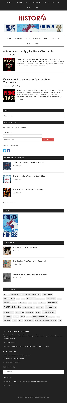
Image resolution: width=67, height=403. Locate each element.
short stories (51, 316)
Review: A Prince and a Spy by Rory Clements (27, 81)
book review (13, 302)
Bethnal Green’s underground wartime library (30, 274)
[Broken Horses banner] (33, 31)
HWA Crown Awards (8, 312)
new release (49, 312)
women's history (29, 320)
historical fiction (12, 306)
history (49, 307)
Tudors (14, 320)
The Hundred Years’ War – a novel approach (29, 261)
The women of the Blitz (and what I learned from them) (17, 355)
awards (59, 299)
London (22, 312)
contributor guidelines (43, 346)
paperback (7, 317)
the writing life (7, 320)
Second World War (40, 317)
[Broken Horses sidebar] (10, 237)
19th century (47, 294)
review (23, 317)
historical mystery (28, 307)
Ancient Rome (31, 299)
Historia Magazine (33, 17)
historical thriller (40, 307)
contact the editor (17, 381)
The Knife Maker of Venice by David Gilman (29, 176)
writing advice (46, 320)
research (16, 316)
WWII (60, 320)
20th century (9, 298)
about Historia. (12, 342)
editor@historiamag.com (40, 381)
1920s (18, 299)
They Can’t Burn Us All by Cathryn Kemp (28, 189)
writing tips (53, 320)
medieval (38, 312)
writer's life (38, 320)
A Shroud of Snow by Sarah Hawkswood (28, 163)
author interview (50, 299)
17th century (25, 294)
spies (58, 316)
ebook (30, 302)
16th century (15, 294)
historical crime (53, 302)
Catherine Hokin (22, 302)
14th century (6, 294)
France (35, 302)
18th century (36, 294)
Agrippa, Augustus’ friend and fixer (11, 362)
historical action (42, 302)
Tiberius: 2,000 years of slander (25, 247)
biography (6, 302)
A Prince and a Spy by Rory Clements (28, 51)
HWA (55, 307)
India (17, 312)
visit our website (10, 338)
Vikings (20, 320)
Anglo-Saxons (40, 299)
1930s (23, 299)
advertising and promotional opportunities (21, 346)
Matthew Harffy (29, 312)
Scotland (29, 316)
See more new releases (10, 203)
